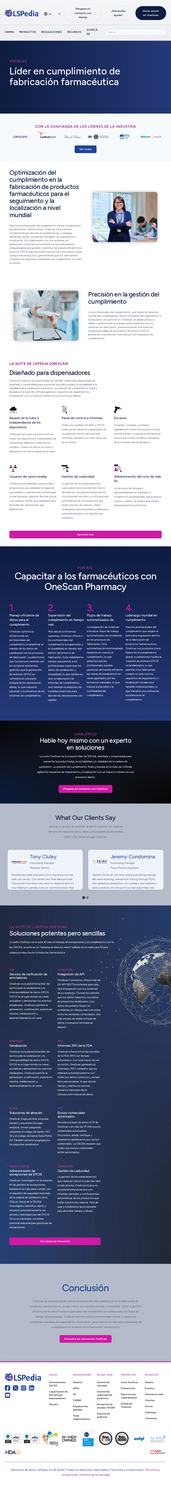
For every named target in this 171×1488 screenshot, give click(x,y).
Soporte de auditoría (103, 1415)
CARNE (77, 1400)
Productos (27, 32)
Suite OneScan (129, 1382)
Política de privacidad (95, 1475)
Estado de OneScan (126, 1405)
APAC (76, 1388)
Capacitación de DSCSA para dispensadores (58, 1395)
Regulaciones (51, 32)
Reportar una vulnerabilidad (129, 1396)
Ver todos (85, 149)
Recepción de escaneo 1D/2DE (106, 1406)
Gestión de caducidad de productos (104, 1395)
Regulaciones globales (80, 1408)
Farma (9, 32)
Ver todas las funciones (55, 1241)
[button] (52, 13)
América (77, 1382)
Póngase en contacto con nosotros (85, 788)
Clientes (150, 1400)
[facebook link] (7, 1388)
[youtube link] (7, 1395)
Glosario (53, 1404)
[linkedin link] (31, 1388)
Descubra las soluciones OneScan (85, 1338)
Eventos (149, 1388)
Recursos (74, 32)
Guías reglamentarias (81, 1417)
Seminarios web (154, 1394)
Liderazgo (150, 1412)
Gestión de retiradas (103, 1384)
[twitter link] (15, 1388)
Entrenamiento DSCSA (57, 1384)
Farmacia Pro (128, 1388)
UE (74, 1394)
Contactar (151, 1418)
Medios (149, 1382)
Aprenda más (85, 534)
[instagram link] (23, 1388)
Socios (149, 1406)
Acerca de (92, 32)
